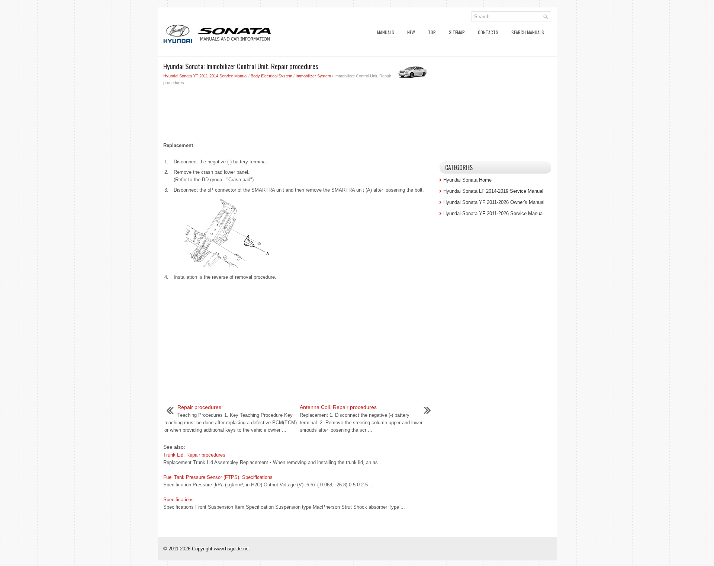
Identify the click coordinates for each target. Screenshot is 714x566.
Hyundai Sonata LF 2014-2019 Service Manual (493, 191)
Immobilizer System (313, 76)
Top (432, 32)
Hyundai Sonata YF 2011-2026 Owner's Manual (493, 202)
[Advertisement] (298, 112)
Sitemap (457, 32)
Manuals (385, 32)
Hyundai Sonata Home (467, 180)
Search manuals (527, 32)
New (411, 32)
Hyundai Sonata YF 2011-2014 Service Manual (205, 76)
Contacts (488, 32)
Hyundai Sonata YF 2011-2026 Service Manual (493, 213)
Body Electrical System (271, 76)
